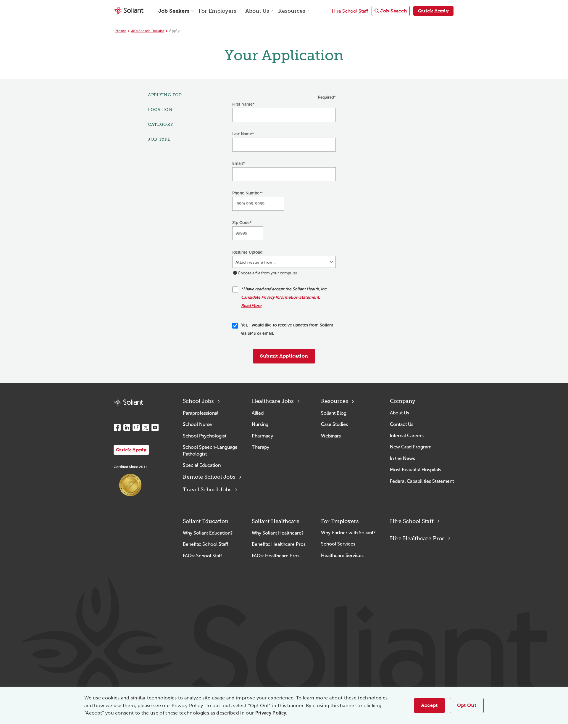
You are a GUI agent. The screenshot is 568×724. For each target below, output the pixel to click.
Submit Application (284, 356)
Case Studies (334, 424)
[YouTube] (155, 427)
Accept (429, 705)
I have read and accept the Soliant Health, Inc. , (284, 297)
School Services (338, 544)
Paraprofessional (200, 413)
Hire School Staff (412, 521)
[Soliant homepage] (128, 402)
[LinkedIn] (126, 427)
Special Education (202, 465)
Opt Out (466, 705)
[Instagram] (136, 427)
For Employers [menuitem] (217, 11)
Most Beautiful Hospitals (415, 469)
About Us (399, 413)
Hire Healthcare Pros (417, 538)
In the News (402, 458)
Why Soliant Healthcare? (278, 533)
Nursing (260, 424)
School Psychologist (204, 436)
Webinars (331, 436)
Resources (334, 401)
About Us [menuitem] (257, 11)
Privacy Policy (270, 713)
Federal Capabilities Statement (422, 481)
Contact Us (401, 424)
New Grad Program (410, 447)
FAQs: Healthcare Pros (275, 556)
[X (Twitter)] (145, 427)
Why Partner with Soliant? (348, 532)
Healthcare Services (342, 555)
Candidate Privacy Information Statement (280, 297)
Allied (258, 413)
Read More (251, 305)
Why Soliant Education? (208, 533)
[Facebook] (117, 427)
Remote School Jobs (209, 477)
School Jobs (198, 401)
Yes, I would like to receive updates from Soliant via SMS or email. (287, 329)
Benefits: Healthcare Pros (279, 544)
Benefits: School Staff (205, 544)
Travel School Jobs (207, 489)
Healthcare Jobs (273, 401)
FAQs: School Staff (202, 556)
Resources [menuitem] (291, 11)
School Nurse (197, 424)
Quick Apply (131, 450)
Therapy (260, 447)
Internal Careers (407, 435)
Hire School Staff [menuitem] (350, 11)
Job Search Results (147, 31)
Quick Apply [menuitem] (433, 11)
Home (120, 31)
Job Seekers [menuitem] (174, 11)
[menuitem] (391, 11)
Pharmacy (262, 436)
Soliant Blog (333, 413)
